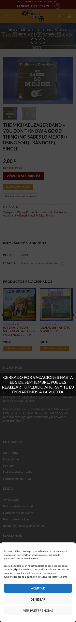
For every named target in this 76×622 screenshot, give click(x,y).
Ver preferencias (38, 610)
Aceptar (38, 588)
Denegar (37, 599)
